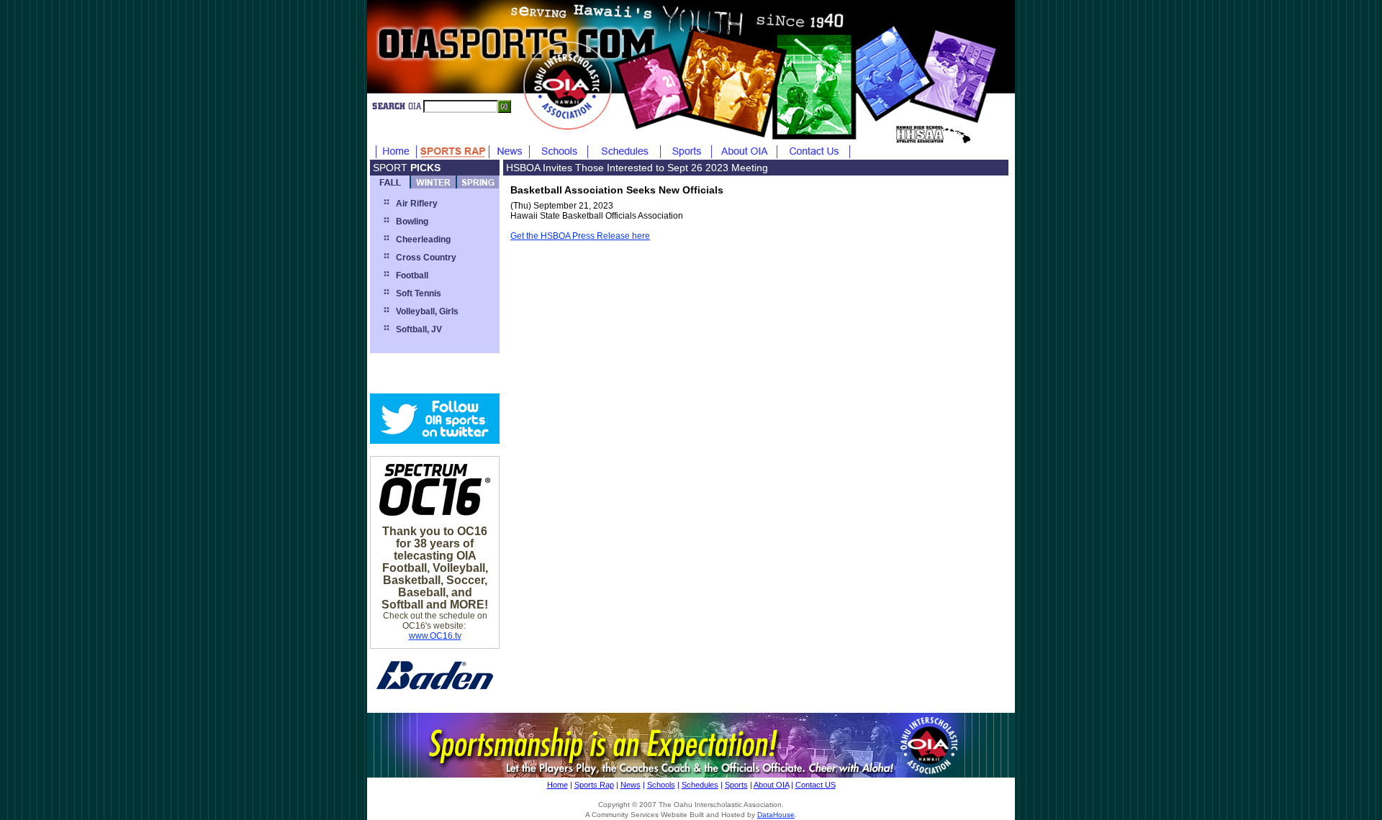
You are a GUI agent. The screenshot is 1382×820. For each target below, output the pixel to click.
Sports (736, 784)
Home (557, 784)
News (630, 784)
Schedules (700, 784)
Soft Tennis (418, 293)
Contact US (815, 784)
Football (412, 275)
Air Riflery (417, 204)
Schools (661, 784)
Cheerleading (423, 239)
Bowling (412, 222)
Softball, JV (419, 329)
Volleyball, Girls (427, 311)
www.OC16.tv (435, 636)
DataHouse (776, 815)
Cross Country (426, 257)
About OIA (771, 784)
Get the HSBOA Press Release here (580, 236)
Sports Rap (594, 784)
